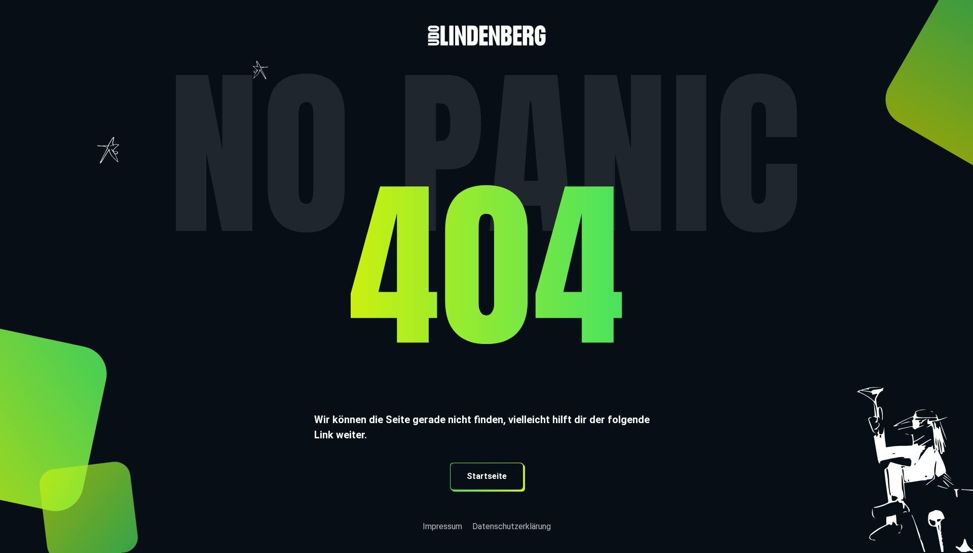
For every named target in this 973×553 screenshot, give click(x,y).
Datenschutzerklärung (511, 526)
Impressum (442, 526)
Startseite (487, 476)
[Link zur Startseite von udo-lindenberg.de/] (486, 23)
